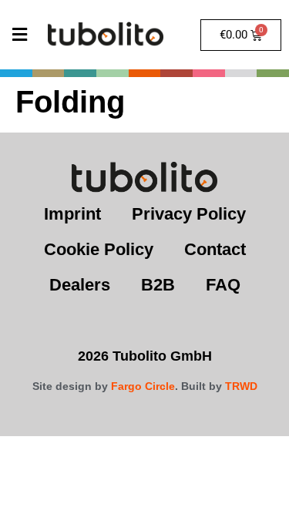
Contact (215, 249)
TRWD (241, 386)
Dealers (79, 284)
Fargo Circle (143, 386)
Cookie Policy (98, 249)
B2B (158, 284)
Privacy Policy (189, 213)
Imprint (72, 213)
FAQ (223, 284)
